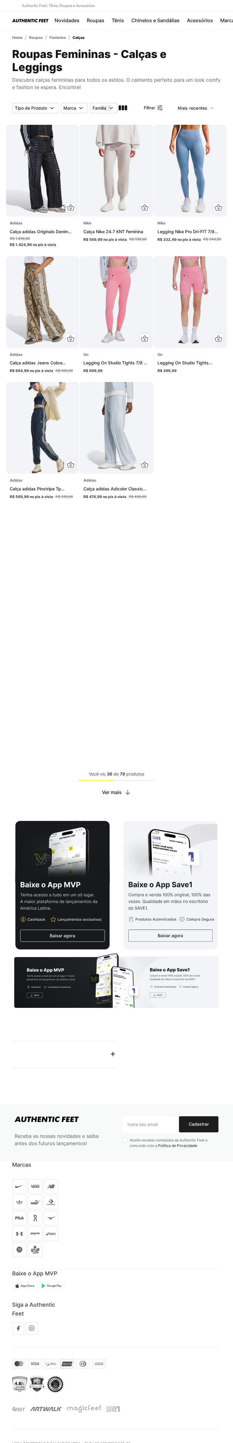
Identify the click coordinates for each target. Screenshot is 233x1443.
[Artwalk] (46, 1382)
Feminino (57, 37)
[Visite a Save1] (113, 1383)
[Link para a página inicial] (17, 37)
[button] (71, 207)
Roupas (36, 37)
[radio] (108, 107)
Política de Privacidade (177, 1119)
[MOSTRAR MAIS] (117, 792)
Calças (79, 37)
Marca (69, 107)
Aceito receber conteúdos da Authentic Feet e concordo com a (169, 1116)
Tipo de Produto (31, 107)
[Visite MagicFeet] (84, 1383)
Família (99, 107)
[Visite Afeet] (18, 1383)
